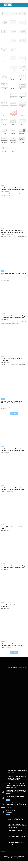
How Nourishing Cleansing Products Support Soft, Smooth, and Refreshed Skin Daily (14, 317)
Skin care (3, 313)
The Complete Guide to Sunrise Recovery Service (16, 843)
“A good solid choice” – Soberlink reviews (16, 837)
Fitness (2, 524)
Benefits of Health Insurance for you (17, 668)
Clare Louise (3, 319)
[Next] (4, 850)
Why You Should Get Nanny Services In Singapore (17, 771)
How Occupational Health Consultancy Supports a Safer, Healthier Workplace (12, 189)
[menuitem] (4, 13)
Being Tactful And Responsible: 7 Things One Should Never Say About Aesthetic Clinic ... (17, 825)
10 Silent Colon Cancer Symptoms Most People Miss (12, 359)
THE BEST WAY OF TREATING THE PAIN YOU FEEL (16, 819)
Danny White (3, 276)
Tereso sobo (3, 234)
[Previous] (2, 850)
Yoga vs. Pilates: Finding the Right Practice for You (13, 274)
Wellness (3, 641)
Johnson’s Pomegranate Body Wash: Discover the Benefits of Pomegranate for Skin (17, 778)
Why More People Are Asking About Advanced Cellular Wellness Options (11, 402)
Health (2, 185)
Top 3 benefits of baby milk (15, 830)
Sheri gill (2, 191)
